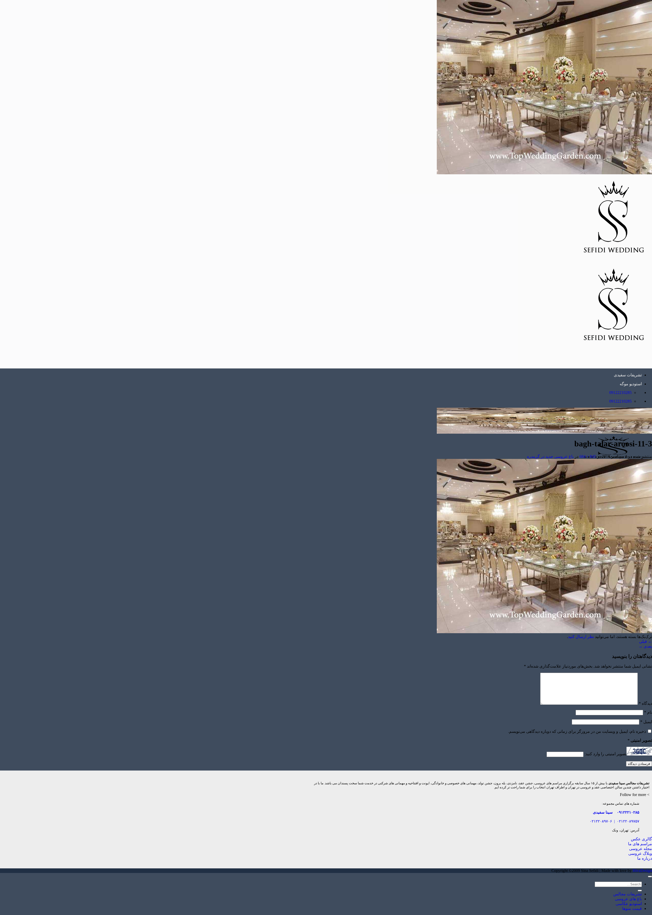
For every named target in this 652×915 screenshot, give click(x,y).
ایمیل (646, 722)
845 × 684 (587, 456)
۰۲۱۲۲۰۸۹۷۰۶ (601, 821)
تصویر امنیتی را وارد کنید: (606, 754)
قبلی (645, 641)
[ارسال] (640, 890)
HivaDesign (642, 870)
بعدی (645, 646)
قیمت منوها (632, 908)
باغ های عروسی (628, 899)
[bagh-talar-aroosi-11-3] (544, 632)
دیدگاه (645, 703)
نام (648, 712)
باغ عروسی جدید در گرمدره (550, 456)
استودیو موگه (631, 384)
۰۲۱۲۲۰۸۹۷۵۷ (628, 821)
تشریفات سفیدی (628, 375)
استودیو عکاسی (629, 903)
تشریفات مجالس (627, 894)
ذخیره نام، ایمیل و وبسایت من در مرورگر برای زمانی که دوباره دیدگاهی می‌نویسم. (577, 731)
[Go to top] (650, 876)
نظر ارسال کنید (581, 636)
